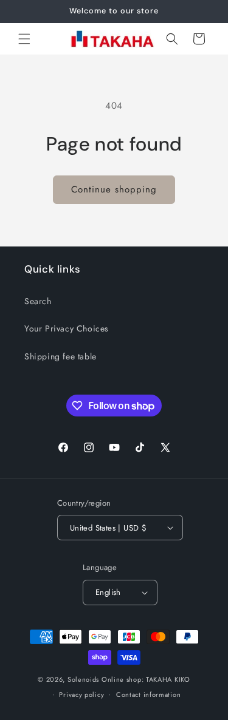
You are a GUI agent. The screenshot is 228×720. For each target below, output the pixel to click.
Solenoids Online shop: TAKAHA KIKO (128, 679)
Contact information (148, 694)
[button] (24, 38)
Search (38, 301)
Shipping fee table (60, 356)
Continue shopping (114, 189)
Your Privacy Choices (66, 328)
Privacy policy (81, 694)
